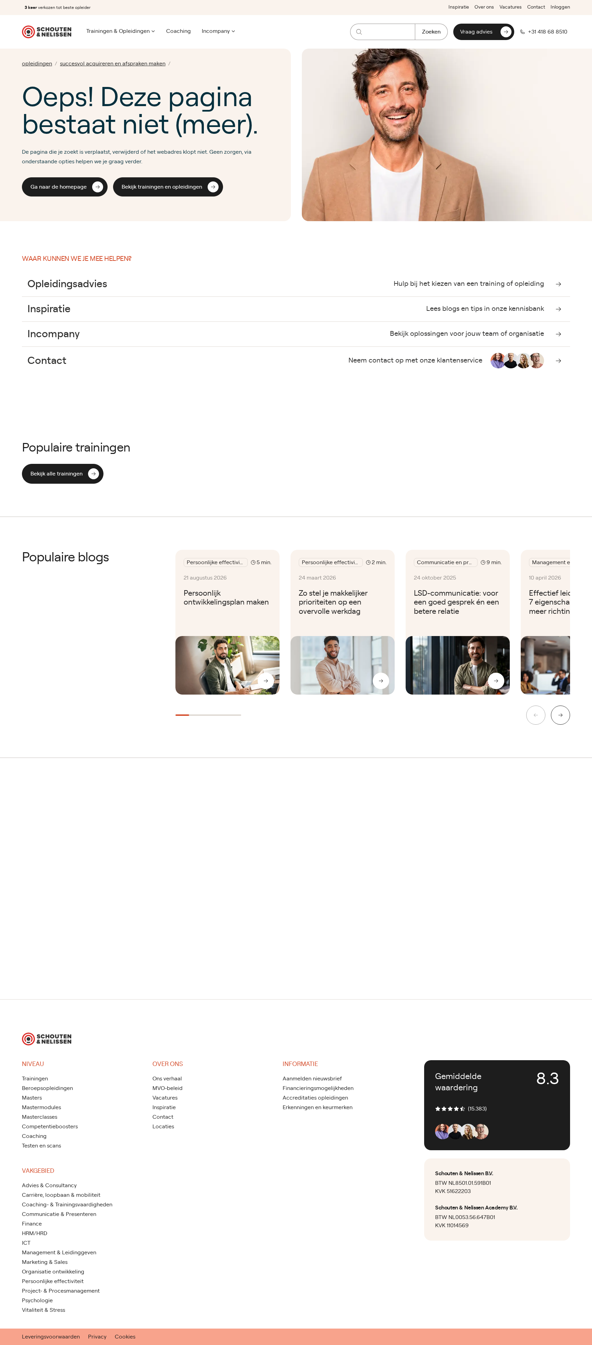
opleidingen (37, 63)
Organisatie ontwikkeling (53, 1271)
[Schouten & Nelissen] (46, 31)
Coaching (178, 31)
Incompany (216, 31)
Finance (32, 1224)
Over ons (484, 7)
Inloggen (560, 7)
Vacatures (511, 7)
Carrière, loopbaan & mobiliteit (61, 1195)
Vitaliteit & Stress (43, 1310)
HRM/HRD (34, 1233)
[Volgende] (560, 715)
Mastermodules (41, 1107)
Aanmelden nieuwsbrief (312, 1078)
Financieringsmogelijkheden (318, 1088)
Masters (32, 1098)
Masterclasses (39, 1117)
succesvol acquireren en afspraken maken (112, 63)
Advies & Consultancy (49, 1185)
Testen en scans (41, 1146)
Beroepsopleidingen (47, 1088)
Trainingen (35, 1078)
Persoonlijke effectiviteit (53, 1281)
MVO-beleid (167, 1088)
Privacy (97, 1337)
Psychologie (37, 1300)
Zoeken (431, 32)
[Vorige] (535, 715)
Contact (536, 7)
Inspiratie (458, 7)
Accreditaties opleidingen (315, 1098)
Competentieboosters (50, 1126)
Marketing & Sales (44, 1262)
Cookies (125, 1337)
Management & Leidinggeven (59, 1252)
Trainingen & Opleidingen (118, 31)
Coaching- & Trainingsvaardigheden (67, 1204)
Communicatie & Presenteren (59, 1214)
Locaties (163, 1126)
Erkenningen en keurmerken (318, 1107)
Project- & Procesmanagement (61, 1291)
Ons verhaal (167, 1078)
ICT (26, 1243)
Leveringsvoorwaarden (51, 1337)
